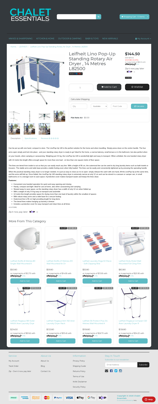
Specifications (31, 138)
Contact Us (45, 371)
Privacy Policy (79, 361)
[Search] (98, 16)
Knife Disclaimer (80, 382)
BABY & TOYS (92, 38)
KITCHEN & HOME (45, 38)
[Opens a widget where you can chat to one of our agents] (149, 400)
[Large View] (14, 116)
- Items (134, 17)
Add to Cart (110, 87)
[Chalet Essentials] (31, 15)
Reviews (45, 138)
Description (15, 138)
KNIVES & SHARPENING (21, 38)
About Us (45, 361)
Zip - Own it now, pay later (20, 371)
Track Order (14, 366)
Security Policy (79, 387)
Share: (72, 74)
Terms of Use (78, 376)
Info (137, 64)
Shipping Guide (79, 366)
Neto (135, 400)
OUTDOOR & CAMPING (70, 38)
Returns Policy (79, 371)
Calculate (140, 106)
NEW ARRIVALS (110, 38)
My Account (14, 361)
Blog (43, 366)
